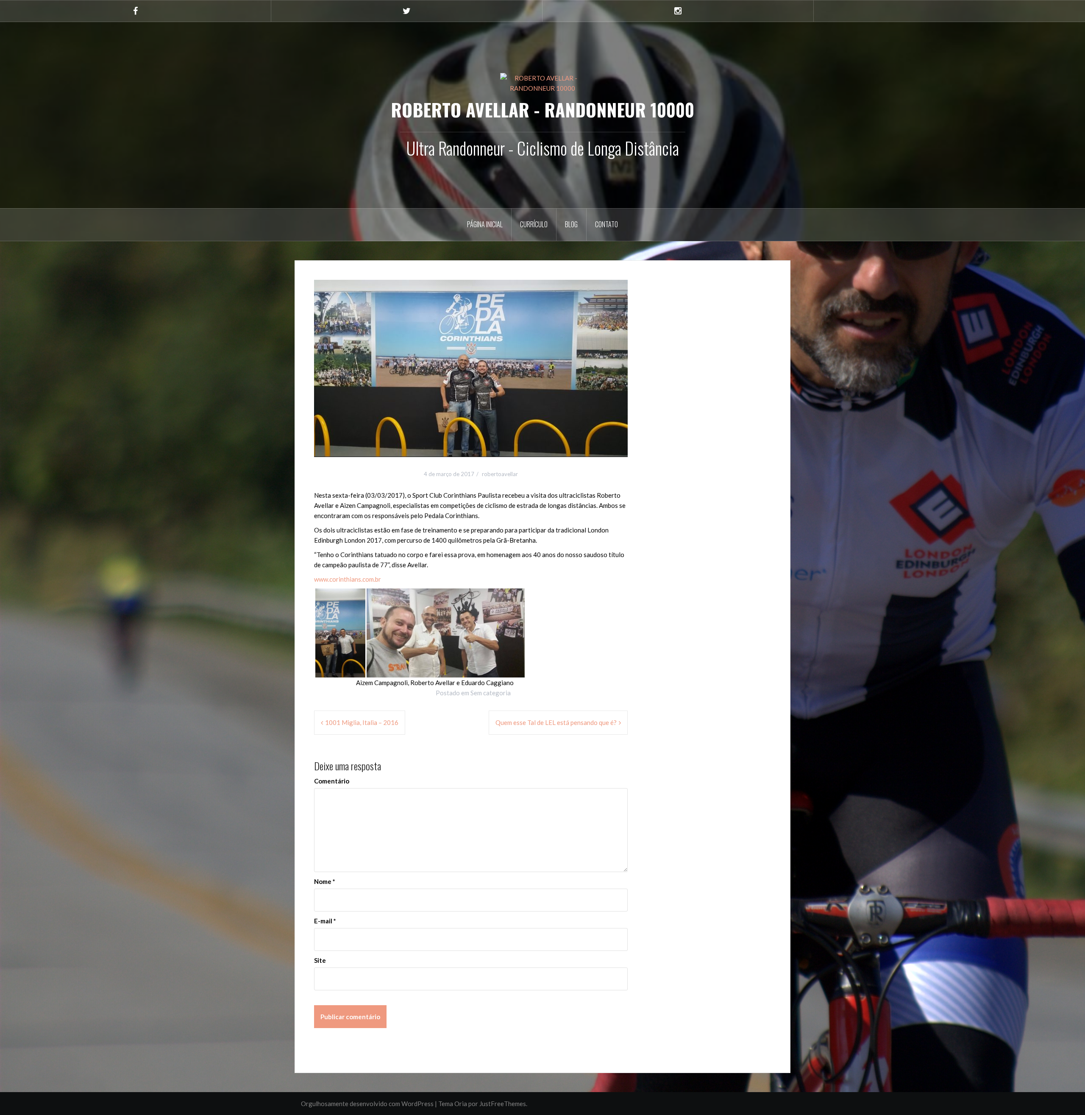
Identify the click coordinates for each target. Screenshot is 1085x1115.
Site (320, 960)
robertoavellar (500, 474)
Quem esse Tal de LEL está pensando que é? (556, 722)
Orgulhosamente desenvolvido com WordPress (367, 1103)
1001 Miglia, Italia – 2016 (361, 722)
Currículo (534, 224)
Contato (606, 224)
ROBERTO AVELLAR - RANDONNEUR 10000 (542, 109)
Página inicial (485, 224)
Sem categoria (490, 693)
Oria (460, 1103)
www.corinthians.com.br (347, 579)
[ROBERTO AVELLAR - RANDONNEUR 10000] (542, 82)
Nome (324, 881)
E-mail (325, 921)
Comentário (331, 781)
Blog (571, 224)
